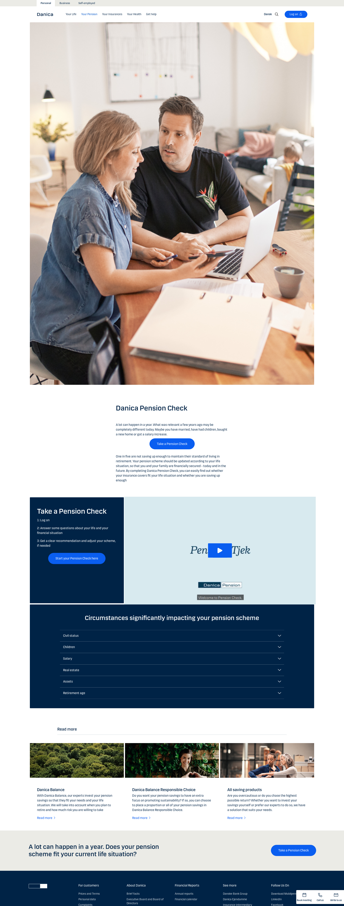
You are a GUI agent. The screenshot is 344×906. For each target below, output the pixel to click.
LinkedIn (276, 899)
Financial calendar (186, 899)
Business (65, 3)
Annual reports (184, 893)
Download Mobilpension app (288, 893)
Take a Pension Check (172, 444)
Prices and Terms (89, 893)
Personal (46, 3)
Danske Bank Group (235, 893)
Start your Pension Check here (77, 558)
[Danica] (46, 14)
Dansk (268, 14)
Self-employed (86, 3)
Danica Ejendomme (235, 899)
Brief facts (133, 893)
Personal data (87, 899)
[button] (220, 550)
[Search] (277, 14)
